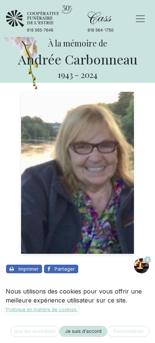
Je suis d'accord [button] (83, 331)
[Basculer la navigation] (140, 18)
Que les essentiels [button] (35, 331)
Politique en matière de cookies (42, 309)
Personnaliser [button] (128, 331)
